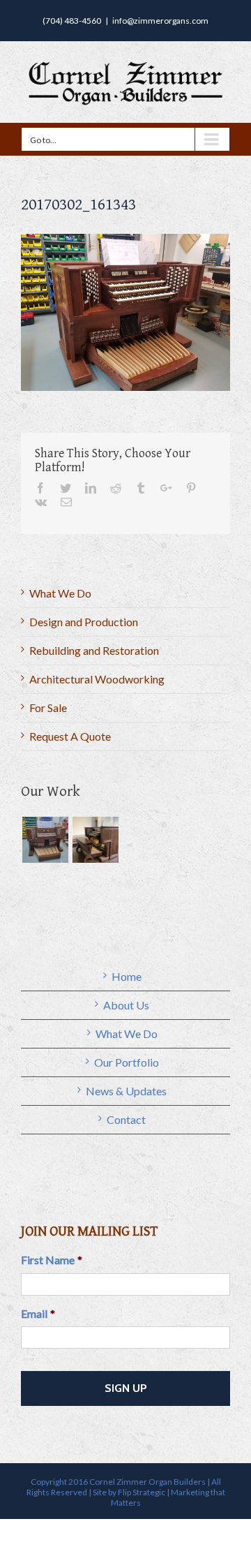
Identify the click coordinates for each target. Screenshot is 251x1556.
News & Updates (126, 1090)
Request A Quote (70, 736)
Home (127, 976)
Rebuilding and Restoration (94, 650)
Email (38, 1313)
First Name (51, 1259)
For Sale (48, 707)
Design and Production (83, 621)
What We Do (60, 593)
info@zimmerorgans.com (160, 20)
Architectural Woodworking (97, 679)
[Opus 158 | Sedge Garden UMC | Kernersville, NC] (95, 840)
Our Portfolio (126, 1062)
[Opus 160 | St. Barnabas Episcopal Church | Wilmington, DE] (45, 840)
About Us (126, 1005)
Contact (126, 1119)
